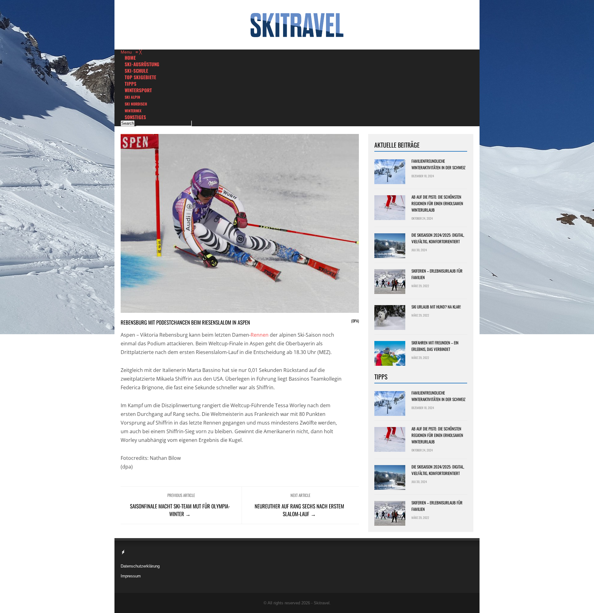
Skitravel (321, 603)
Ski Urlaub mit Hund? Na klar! (436, 307)
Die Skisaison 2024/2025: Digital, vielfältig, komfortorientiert (437, 238)
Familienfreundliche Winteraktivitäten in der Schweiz (438, 164)
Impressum (131, 576)
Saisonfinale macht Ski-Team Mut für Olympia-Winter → (180, 510)
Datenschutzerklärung (140, 566)
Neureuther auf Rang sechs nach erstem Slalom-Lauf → (299, 510)
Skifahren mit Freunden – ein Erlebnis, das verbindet (434, 345)
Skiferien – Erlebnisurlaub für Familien (437, 274)
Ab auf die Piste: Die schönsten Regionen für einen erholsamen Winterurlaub (437, 203)
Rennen (260, 334)
